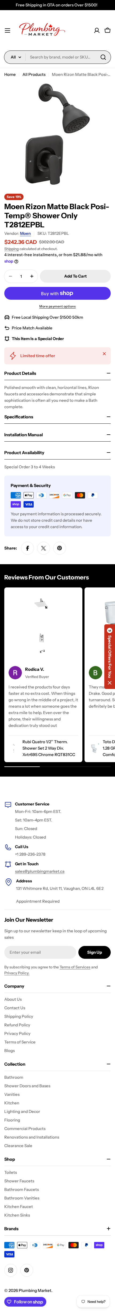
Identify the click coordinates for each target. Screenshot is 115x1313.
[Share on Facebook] (27, 548)
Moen (25, 233)
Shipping (11, 249)
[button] (109, 656)
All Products (33, 74)
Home (10, 74)
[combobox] (57, 57)
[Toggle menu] (7, 30)
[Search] (103, 57)
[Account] (97, 30)
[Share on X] (43, 548)
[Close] (104, 354)
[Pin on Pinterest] (59, 548)
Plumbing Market (35, 1290)
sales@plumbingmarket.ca (39, 871)
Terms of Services (75, 967)
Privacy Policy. (16, 973)
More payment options (57, 306)
